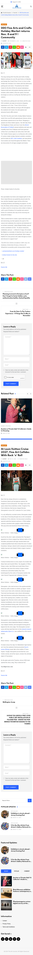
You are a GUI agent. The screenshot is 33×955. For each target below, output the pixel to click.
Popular (16, 871)
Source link (4, 267)
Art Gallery (14, 811)
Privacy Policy (7, 924)
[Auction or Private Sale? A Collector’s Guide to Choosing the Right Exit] (6, 881)
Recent (6, 871)
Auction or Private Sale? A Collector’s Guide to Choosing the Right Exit (22, 879)
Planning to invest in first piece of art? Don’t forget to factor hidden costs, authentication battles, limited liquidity (16, 296)
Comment (27, 871)
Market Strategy (6, 426)
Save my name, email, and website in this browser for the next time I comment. (16, 371)
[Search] (31, 6)
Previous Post (8, 291)
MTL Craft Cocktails (16, 138)
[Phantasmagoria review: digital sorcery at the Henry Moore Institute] (6, 905)
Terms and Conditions (9, 927)
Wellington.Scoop (9, 702)
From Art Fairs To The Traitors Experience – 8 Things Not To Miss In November (17, 313)
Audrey (4, 41)
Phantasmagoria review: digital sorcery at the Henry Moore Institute (22, 903)
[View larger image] (20, 530)
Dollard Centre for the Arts (9, 255)
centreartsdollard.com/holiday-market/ (13, 251)
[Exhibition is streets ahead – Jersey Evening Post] (5, 814)
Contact (5, 920)
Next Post (26, 309)
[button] (27, 393)
